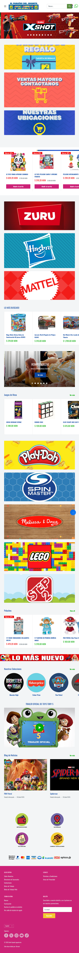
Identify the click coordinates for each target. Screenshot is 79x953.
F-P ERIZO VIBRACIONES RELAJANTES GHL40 (17, 639)
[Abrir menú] (5, 6)
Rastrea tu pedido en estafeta (13, 907)
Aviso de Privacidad (49, 879)
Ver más (47, 375)
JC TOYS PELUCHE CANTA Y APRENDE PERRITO (46, 175)
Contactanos (8, 883)
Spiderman (54, 793)
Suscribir (49, 915)
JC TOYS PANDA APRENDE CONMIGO (17, 174)
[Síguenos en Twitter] (11, 935)
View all (72, 611)
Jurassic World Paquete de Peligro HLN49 (45, 336)
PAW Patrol (8, 793)
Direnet (18, 946)
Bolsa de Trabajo (9, 886)
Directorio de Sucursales (11, 879)
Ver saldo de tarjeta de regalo (13, 910)
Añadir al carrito (18, 186)
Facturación (7, 903)
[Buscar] (69, 6)
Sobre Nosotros (8, 876)
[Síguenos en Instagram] (16, 935)
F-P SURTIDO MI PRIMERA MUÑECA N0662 (45, 639)
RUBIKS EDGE (39, 422)
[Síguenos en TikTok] (27, 935)
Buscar (6, 900)
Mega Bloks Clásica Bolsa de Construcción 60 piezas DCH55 (15, 336)
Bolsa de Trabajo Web (10, 889)
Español (7, 926)
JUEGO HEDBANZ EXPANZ (13, 422)
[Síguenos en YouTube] (22, 935)
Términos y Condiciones (50, 876)
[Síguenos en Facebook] (6, 935)
